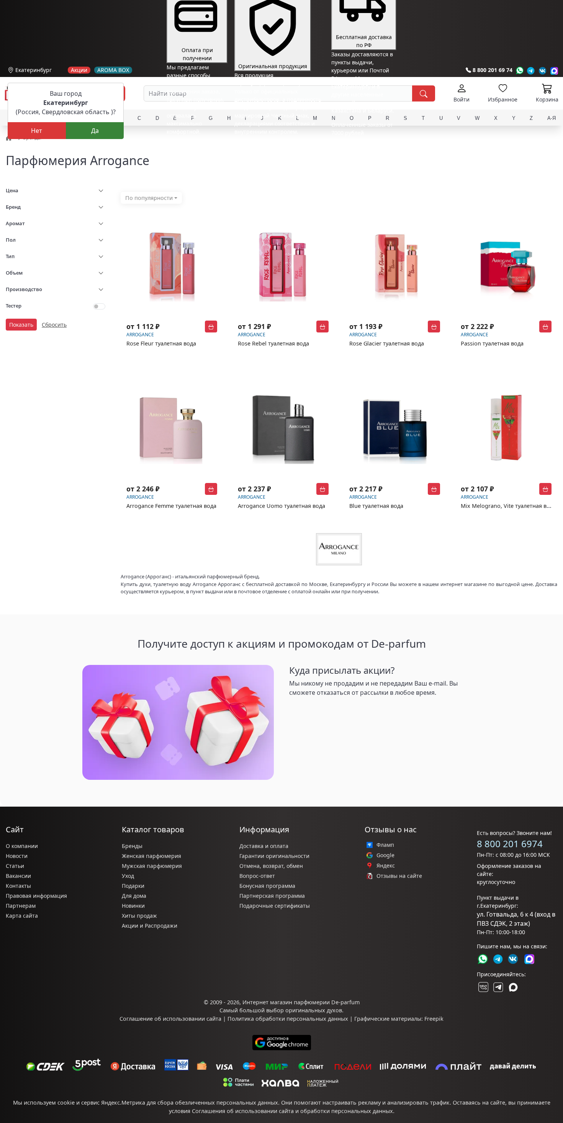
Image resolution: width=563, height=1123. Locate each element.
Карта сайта (22, 915)
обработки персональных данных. (347, 1111)
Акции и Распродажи (149, 925)
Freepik (434, 1018)
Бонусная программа (267, 885)
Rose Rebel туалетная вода (273, 343)
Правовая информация (36, 895)
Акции (79, 70)
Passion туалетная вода (492, 343)
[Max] (554, 71)
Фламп (385, 845)
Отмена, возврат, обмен (271, 865)
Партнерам (21, 905)
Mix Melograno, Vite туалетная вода (508, 505)
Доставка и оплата (263, 846)
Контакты (18, 885)
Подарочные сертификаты (274, 905)
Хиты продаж (139, 915)
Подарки (133, 885)
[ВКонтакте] (482, 987)
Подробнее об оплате (195, 145)
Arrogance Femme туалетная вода (171, 505)
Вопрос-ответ (257, 875)
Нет (36, 130)
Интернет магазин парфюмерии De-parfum (301, 1002)
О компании (22, 846)
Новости (17, 855)
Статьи (15, 865)
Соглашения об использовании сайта (243, 1111)
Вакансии (18, 875)
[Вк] (542, 71)
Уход (128, 875)
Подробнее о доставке (360, 163)
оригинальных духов (313, 1010)
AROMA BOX (113, 70)
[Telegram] (531, 71)
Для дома (134, 895)
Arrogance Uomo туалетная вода (281, 505)
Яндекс (385, 866)
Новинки (133, 905)
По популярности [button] (149, 197)
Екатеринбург (33, 70)
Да (95, 130)
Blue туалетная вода (376, 505)
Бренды (132, 846)
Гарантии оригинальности (274, 855)
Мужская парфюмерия (152, 865)
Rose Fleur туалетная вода (161, 343)
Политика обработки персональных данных (287, 1018)
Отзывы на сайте (399, 876)
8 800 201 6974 (510, 843)
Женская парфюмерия (151, 855)
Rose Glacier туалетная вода (386, 343)
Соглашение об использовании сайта (170, 1018)
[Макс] (513, 987)
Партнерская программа (272, 895)
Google (385, 855)
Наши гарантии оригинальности (277, 145)
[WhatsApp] (520, 71)
